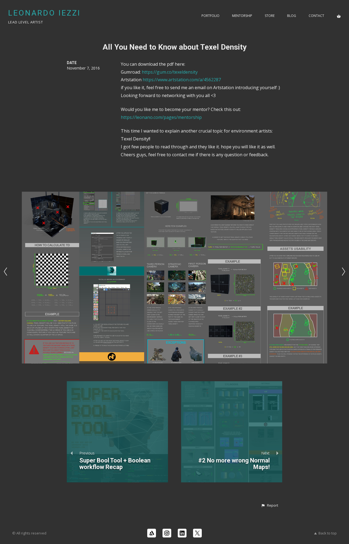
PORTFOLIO (210, 15)
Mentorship (242, 15)
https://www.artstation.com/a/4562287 (182, 80)
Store (270, 15)
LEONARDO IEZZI (44, 12)
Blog (291, 15)
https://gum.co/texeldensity (170, 72)
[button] (269, 505)
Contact (316, 15)
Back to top (327, 533)
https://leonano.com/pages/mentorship (161, 117)
